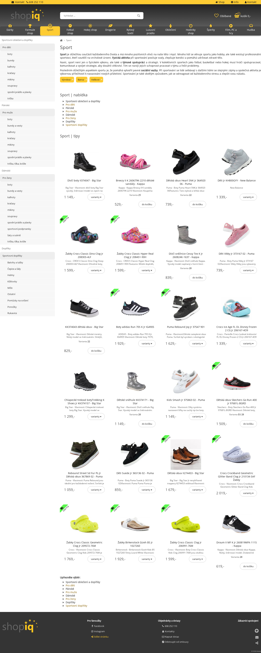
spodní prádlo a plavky (19, 92)
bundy (10, 60)
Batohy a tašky (15, 262)
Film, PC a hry (231, 31)
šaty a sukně (14, 235)
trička (10, 98)
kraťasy (11, 73)
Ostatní (11, 294)
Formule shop (30, 31)
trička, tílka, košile (16, 163)
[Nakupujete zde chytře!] (62, 40)
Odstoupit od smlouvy (177, 641)
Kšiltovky (12, 281)
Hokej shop (90, 29)
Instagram (99, 631)
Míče (9, 287)
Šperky (211, 29)
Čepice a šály (14, 268)
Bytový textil (130, 31)
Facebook (99, 626)
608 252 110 (171, 626)
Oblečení (170, 29)
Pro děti (70, 104)
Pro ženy (71, 118)
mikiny (11, 79)
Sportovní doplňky (76, 125)
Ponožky (12, 306)
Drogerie (110, 29)
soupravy (12, 85)
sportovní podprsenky (19, 228)
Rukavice (12, 313)
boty (9, 54)
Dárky (10, 29)
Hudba (251, 29)
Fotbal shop (70, 31)
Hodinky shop (190, 31)
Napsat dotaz (172, 636)
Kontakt (20, 2)
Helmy (10, 275)
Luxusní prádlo (150, 31)
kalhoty (11, 66)
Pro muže (71, 111)
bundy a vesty (14, 125)
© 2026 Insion (256, 651)
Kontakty (170, 631)
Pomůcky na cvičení (17, 300)
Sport (69, 40)
